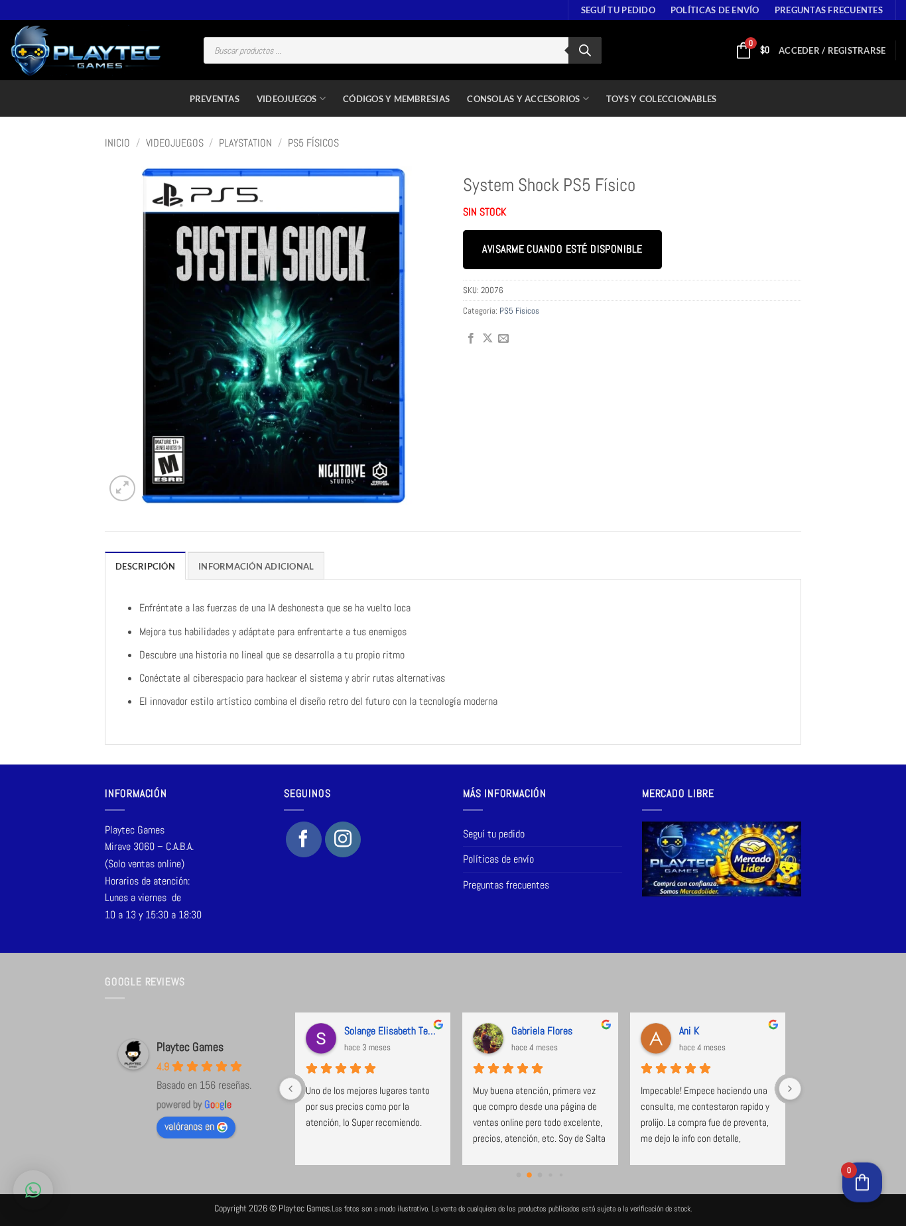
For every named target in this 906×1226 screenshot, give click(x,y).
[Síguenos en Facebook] (304, 839)
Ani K (689, 1031)
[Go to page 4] (561, 1175)
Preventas (214, 98)
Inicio (117, 143)
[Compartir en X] (487, 339)
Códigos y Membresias (396, 98)
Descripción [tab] (145, 566)
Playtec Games (190, 1046)
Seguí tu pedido (618, 10)
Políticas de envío (715, 10)
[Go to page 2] (540, 1175)
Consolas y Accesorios (523, 98)
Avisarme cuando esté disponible (562, 249)
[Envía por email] (503, 339)
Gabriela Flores (541, 1031)
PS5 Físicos (313, 143)
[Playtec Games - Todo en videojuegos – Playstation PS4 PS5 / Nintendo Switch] (86, 50)
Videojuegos (287, 98)
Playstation (245, 143)
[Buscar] (585, 50)
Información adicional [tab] (256, 566)
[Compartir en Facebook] (471, 339)
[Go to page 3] (550, 1175)
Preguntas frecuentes (829, 10)
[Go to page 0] (519, 1175)
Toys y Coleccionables (661, 98)
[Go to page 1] (529, 1175)
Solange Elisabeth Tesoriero (392, 1031)
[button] (832, 50)
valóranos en (189, 1126)
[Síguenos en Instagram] (343, 839)
